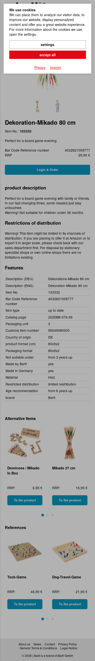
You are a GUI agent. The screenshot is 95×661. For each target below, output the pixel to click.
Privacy (40, 67)
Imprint (55, 67)
